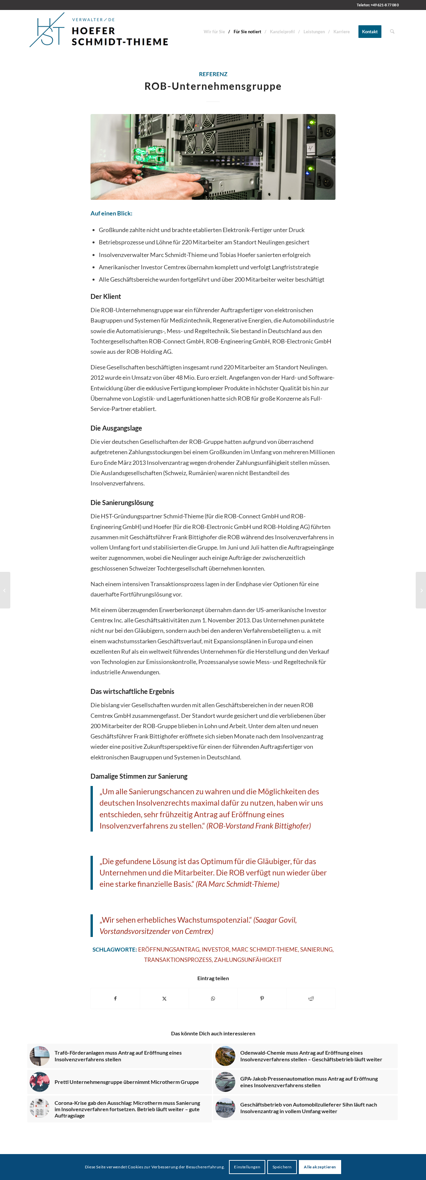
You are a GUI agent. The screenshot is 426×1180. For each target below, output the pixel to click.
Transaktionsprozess (178, 960)
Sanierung (316, 949)
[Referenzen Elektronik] (213, 156)
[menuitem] (214, 31)
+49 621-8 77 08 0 (385, 5)
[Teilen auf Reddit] (311, 998)
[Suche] (392, 31)
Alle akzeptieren (320, 1166)
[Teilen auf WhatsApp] (213, 998)
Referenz (213, 74)
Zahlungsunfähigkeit (248, 960)
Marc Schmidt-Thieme (265, 949)
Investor (215, 949)
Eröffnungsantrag (168, 949)
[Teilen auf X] (164, 998)
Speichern (282, 1166)
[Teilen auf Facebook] (115, 998)
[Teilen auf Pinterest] (262, 998)
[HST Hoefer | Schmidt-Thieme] (99, 31)
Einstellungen (247, 1166)
